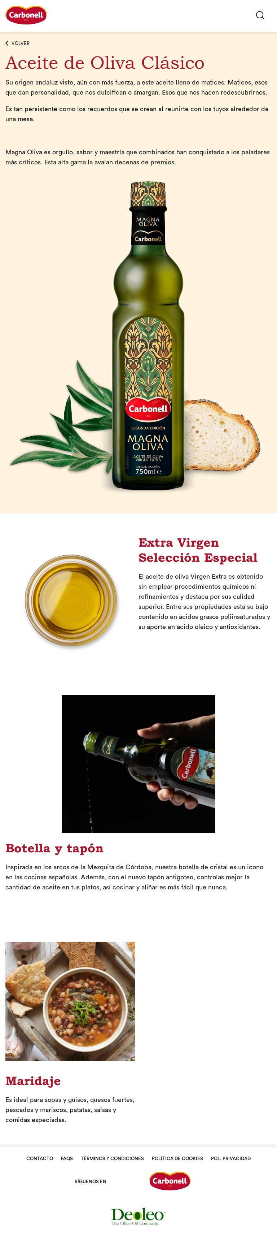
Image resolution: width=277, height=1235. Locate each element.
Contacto (39, 1158)
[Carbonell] (26, 23)
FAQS (67, 1158)
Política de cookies (177, 1158)
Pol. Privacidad (231, 1158)
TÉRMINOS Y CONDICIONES (112, 1158)
